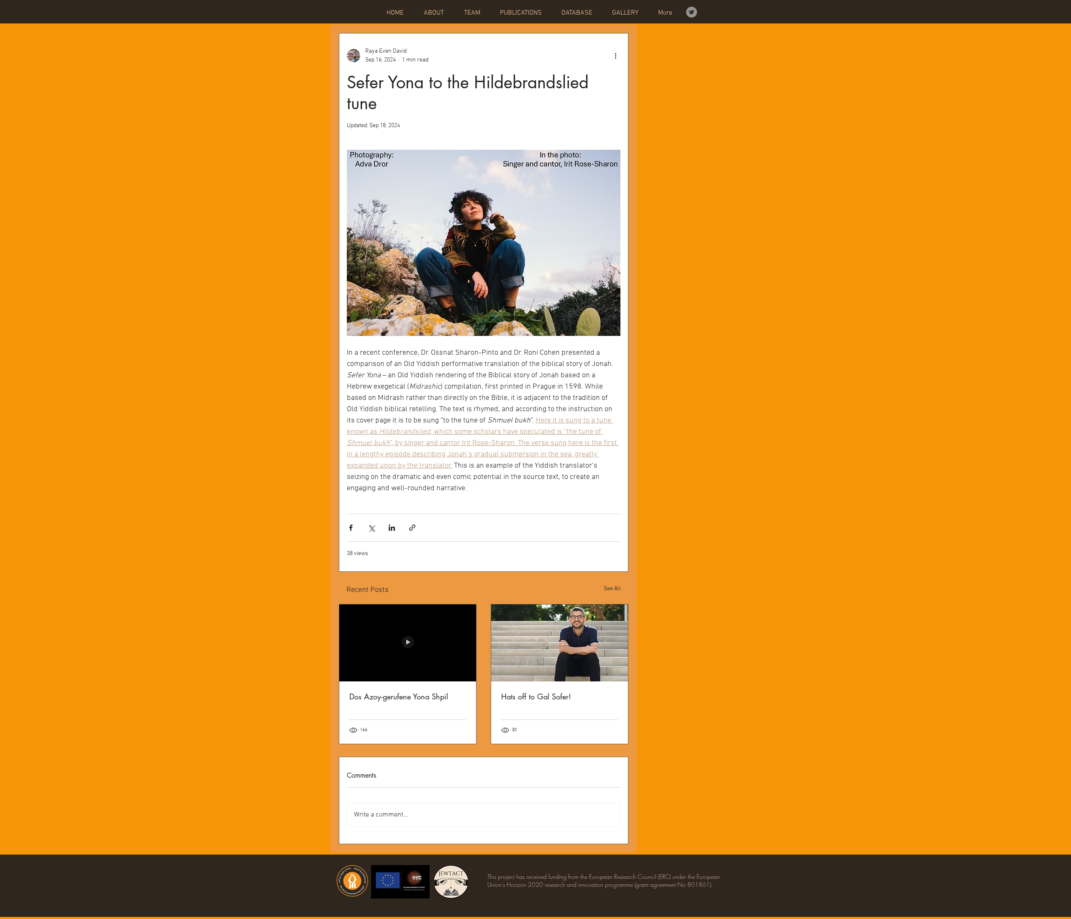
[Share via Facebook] (351, 528)
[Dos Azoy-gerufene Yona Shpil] (407, 642)
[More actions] (615, 56)
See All (612, 588)
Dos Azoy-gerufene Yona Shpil (398, 696)
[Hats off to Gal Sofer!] (559, 642)
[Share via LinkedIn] (392, 528)
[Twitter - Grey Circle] (691, 12)
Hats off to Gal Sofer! (536, 696)
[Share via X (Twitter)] (371, 528)
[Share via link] (412, 528)
